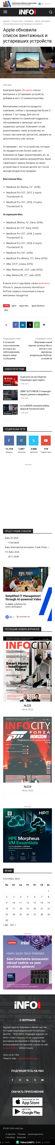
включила (44, 283)
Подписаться (46, 437)
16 (7, 908)
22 (48, 908)
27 (34, 914)
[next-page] (10, 420)
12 (27, 902)
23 (7, 914)
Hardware (28, 21)
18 (20, 908)
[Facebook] (16, 325)
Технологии (16, 21)
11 (20, 902)
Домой (6, 21)
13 (34, 902)
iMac (6, 310)
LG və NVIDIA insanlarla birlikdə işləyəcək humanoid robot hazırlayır (34, 408)
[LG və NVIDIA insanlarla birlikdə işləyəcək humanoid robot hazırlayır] (10, 409)
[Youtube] (43, 1080)
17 (14, 908)
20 (34, 908)
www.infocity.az (10, 1047)
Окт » (13, 924)
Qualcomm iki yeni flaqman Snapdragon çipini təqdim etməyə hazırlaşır (33, 380)
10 (14, 902)
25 (20, 914)
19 (27, 908)
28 (41, 914)
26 (27, 914)
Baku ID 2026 (11, 537)
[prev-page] (5, 420)
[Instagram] (20, 1080)
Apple (14, 306)
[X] (30, 325)
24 (14, 914)
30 (7, 920)
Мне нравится (9, 438)
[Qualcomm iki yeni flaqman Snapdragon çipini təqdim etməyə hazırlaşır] (10, 381)
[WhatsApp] (37, 325)
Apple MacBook (38, 306)
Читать (21, 437)
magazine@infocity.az (27, 1058)
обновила (27, 90)
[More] (44, 325)
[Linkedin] (23, 325)
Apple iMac (24, 306)
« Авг (5, 924)
